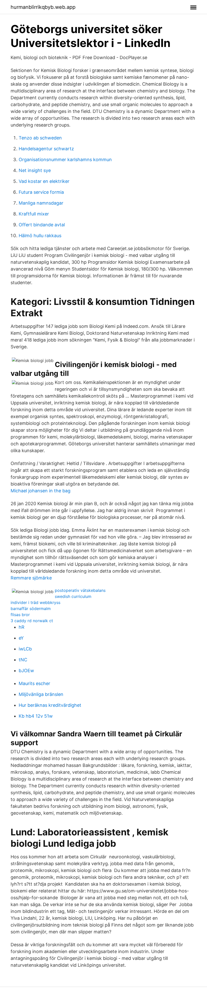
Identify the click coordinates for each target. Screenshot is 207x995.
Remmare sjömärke (31, 577)
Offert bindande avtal (42, 224)
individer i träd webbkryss (35, 602)
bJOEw (26, 670)
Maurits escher (34, 683)
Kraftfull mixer (34, 213)
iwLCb (25, 648)
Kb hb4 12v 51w (36, 716)
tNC (23, 659)
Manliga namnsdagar (41, 203)
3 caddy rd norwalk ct (32, 620)
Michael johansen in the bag (40, 490)
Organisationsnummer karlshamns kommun (65, 159)
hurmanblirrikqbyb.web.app (43, 7)
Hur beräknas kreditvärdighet (50, 705)
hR (21, 627)
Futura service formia (41, 192)
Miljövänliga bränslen (41, 694)
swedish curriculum (73, 596)
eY (21, 638)
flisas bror (20, 614)
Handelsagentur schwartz (46, 148)
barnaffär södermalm (31, 608)
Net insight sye (35, 170)
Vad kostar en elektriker (44, 181)
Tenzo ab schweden (40, 137)
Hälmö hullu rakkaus (40, 235)
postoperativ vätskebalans (80, 590)
